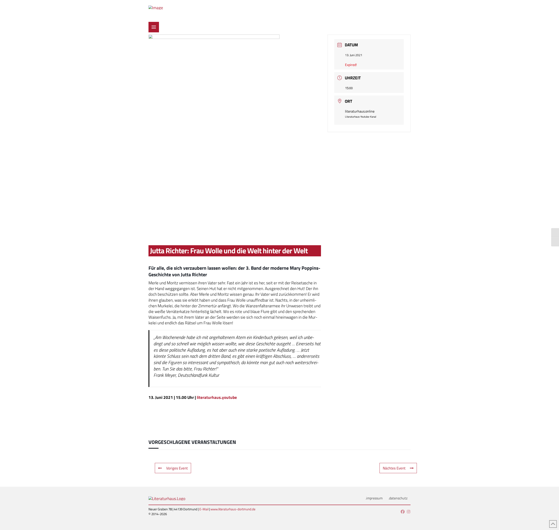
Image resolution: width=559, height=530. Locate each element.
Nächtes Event (394, 468)
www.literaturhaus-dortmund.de (232, 509)
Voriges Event (177, 468)
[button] (153, 27)
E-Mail (204, 509)
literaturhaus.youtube (217, 397)
